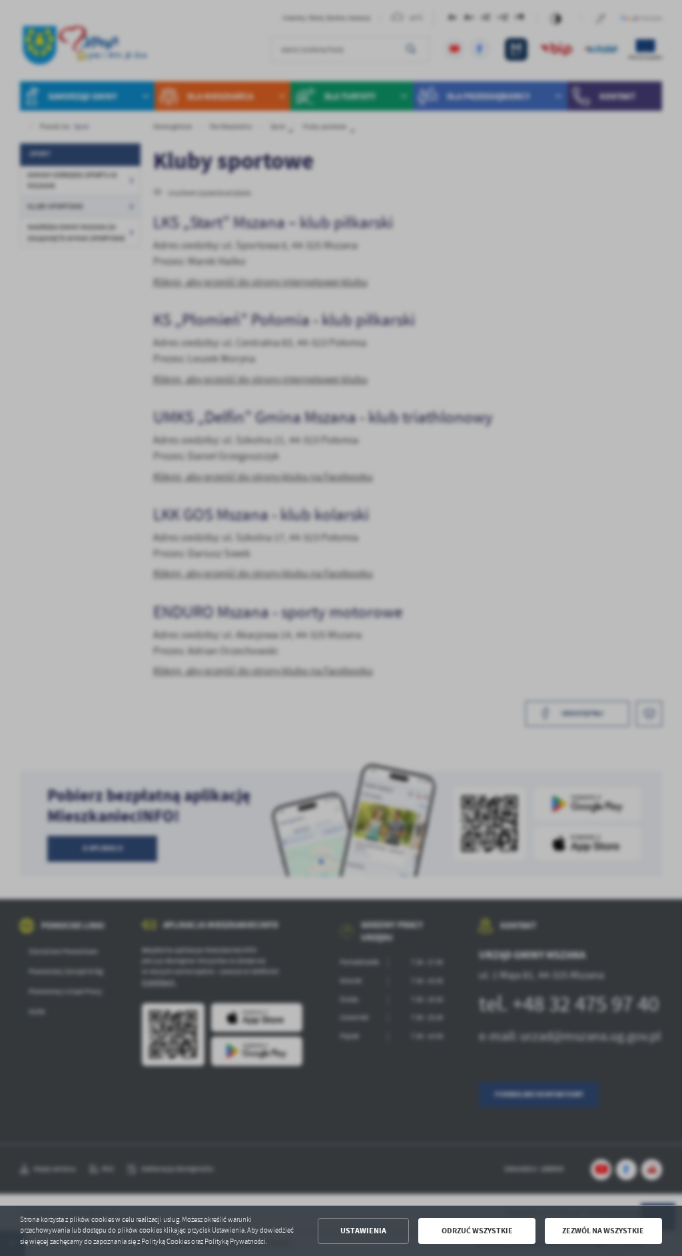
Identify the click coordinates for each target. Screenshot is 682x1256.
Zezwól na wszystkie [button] (603, 1230)
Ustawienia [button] (363, 1230)
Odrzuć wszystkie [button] (477, 1230)
